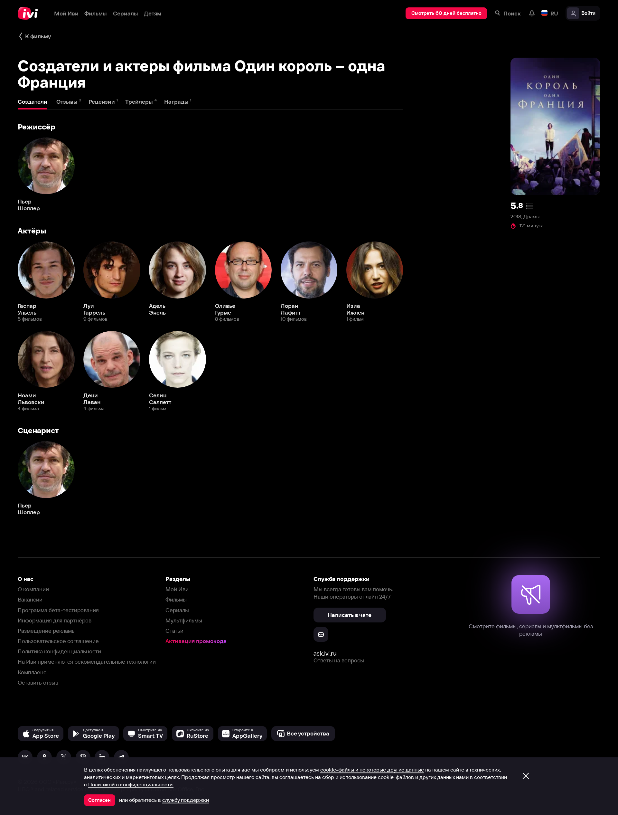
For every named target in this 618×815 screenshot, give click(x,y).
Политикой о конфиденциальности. (130, 784)
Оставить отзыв (38, 682)
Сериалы (177, 610)
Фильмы (176, 599)
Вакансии (30, 599)
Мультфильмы (183, 620)
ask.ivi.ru (325, 653)
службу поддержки (185, 800)
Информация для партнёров (54, 620)
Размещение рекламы (47, 631)
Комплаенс (32, 672)
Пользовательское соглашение (58, 641)
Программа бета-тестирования (58, 610)
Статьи (174, 631)
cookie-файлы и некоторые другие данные (372, 769)
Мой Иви (177, 589)
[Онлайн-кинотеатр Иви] (30, 13)
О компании (33, 589)
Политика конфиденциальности (59, 651)
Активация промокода (196, 641)
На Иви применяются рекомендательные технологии (87, 662)
